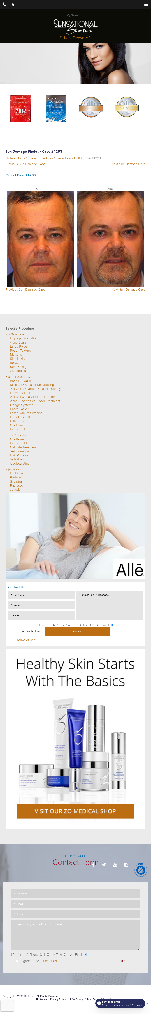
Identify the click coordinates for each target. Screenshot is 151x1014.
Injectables (13, 469)
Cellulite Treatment (23, 447)
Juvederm (17, 490)
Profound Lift (19, 429)
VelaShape (17, 459)
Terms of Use (26, 640)
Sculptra (16, 481)
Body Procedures (18, 435)
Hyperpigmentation (24, 338)
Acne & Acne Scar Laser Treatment (35, 401)
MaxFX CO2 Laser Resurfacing (32, 385)
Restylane (17, 477)
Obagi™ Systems (21, 405)
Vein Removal (20, 451)
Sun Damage (19, 367)
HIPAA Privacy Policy (79, 999)
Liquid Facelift (20, 417)
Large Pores (18, 346)
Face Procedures (41, 158)
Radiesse (16, 485)
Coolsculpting (20, 463)
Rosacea (16, 363)
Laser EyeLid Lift (68, 158)
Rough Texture (20, 350)
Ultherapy (17, 421)
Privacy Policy (58, 999)
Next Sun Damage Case (128, 164)
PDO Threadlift (20, 381)
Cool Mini (17, 425)
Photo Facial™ (19, 409)
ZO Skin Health (16, 334)
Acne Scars (18, 342)
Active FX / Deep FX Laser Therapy (35, 389)
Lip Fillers (17, 473)
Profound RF (19, 443)
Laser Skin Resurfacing (26, 413)
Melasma (16, 355)
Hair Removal (19, 455)
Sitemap (43, 999)
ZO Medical (18, 371)
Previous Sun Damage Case (25, 164)
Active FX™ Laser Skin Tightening (33, 397)
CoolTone (17, 439)
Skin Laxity (17, 359)
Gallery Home (15, 158)
